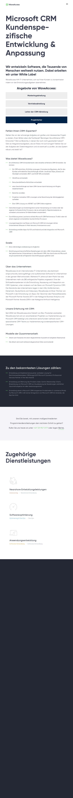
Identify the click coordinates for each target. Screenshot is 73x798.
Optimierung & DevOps (17, 518)
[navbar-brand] (10, 3)
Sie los (61, 428)
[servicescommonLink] (36, 485)
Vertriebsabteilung (36, 103)
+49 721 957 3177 (41, 428)
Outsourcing (14, 493)
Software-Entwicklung (17, 544)
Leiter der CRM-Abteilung (36, 112)
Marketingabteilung (37, 95)
